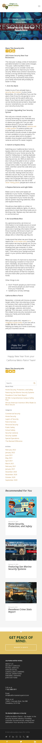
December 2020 (11, 472)
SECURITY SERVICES (12, 666)
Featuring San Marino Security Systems (19, 392)
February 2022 (10, 450)
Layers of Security (27, 19)
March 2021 (9, 464)
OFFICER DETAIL (11, 670)
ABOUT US (9, 664)
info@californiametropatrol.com (17, 695)
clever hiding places (12, 182)
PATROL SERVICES (12, 668)
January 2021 (10, 469)
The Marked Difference (13, 441)
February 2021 (10, 466)
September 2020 (11, 480)
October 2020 (10, 477)
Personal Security (11, 425)
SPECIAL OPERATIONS (13, 674)
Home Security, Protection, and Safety (19, 390)
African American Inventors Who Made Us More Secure (20, 404)
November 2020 (11, 475)
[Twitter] (10, 50)
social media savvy (20, 241)
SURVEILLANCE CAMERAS (14, 672)
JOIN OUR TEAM (11, 678)
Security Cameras (11, 433)
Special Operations (12, 438)
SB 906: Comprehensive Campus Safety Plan (19, 399)
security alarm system (13, 92)
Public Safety (10, 427)
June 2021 (9, 455)
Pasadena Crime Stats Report (16, 395)
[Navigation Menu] (39, 6)
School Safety (10, 430)
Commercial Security (12, 414)
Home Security (13, 19)
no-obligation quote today (18, 321)
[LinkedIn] (13, 50)
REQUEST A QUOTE (21, 647)
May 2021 (8, 458)
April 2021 (9, 461)
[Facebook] (7, 50)
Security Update (20, 22)
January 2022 (10, 453)
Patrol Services (10, 422)
